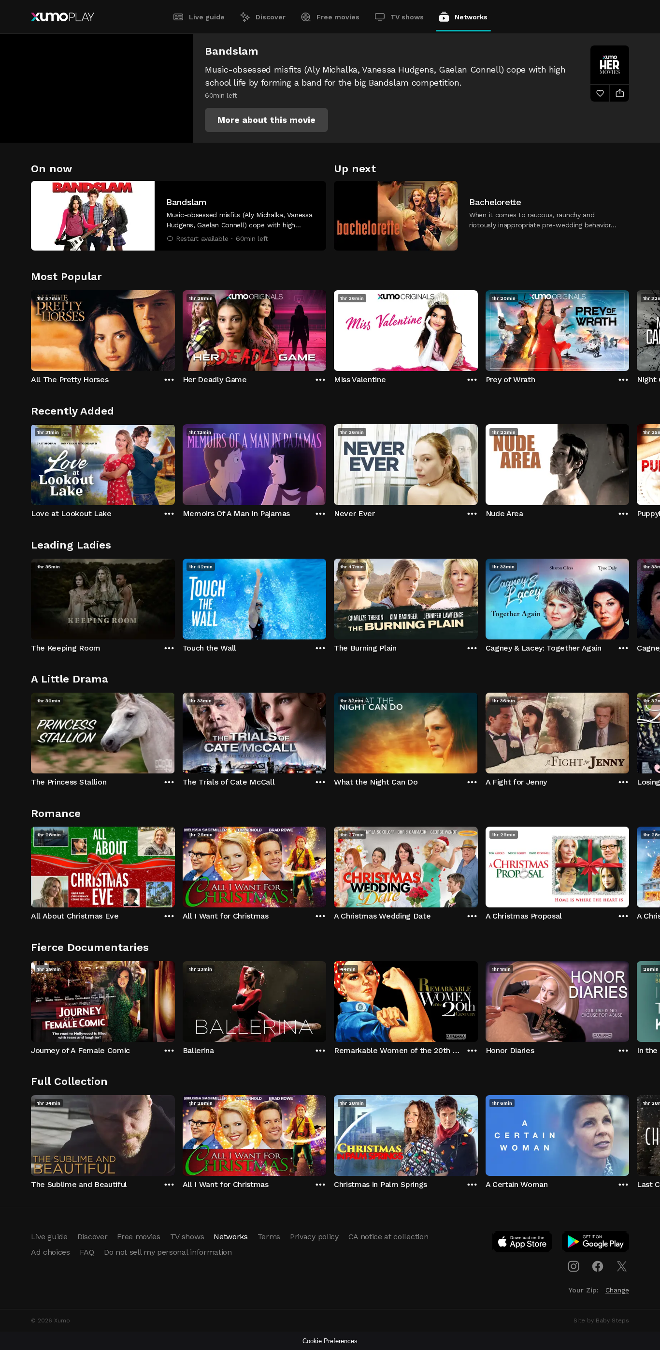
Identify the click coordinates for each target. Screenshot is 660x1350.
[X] (622, 1266)
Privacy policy (314, 1236)
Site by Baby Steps (601, 1320)
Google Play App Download (596, 1243)
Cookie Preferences (330, 1341)
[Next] (629, 328)
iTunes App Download (522, 1243)
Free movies (337, 17)
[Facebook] (597, 1266)
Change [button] (617, 1290)
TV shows (407, 17)
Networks (471, 17)
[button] (266, 120)
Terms (269, 1236)
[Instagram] (573, 1266)
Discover (271, 17)
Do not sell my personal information (168, 1252)
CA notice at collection (388, 1236)
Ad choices (50, 1252)
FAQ (87, 1252)
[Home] (62, 17)
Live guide (207, 17)
